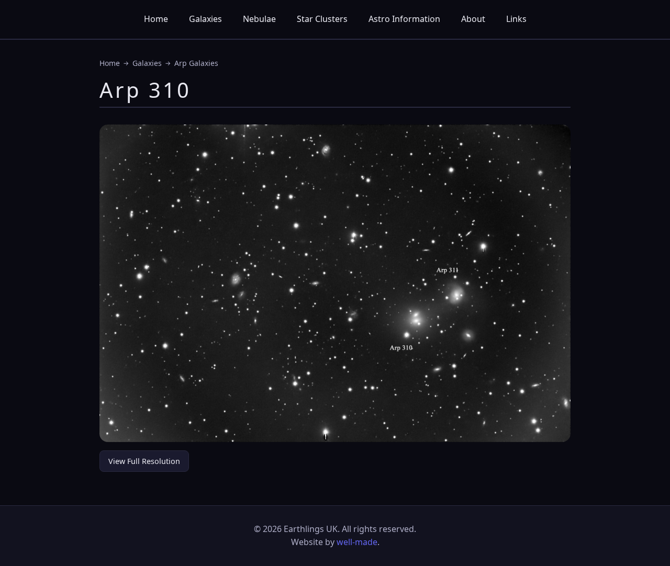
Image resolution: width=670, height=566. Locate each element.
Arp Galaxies (196, 63)
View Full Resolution (144, 461)
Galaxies (205, 19)
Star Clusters (322, 19)
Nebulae (259, 19)
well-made (357, 542)
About (473, 19)
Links (516, 19)
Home (156, 19)
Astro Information (404, 19)
